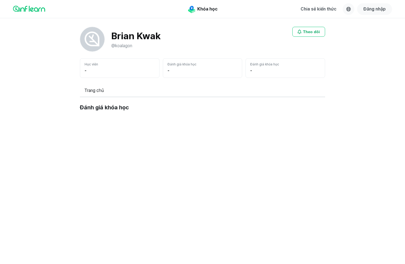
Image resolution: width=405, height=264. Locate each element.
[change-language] (348, 9)
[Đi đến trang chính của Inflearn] (29, 8)
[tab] (94, 91)
